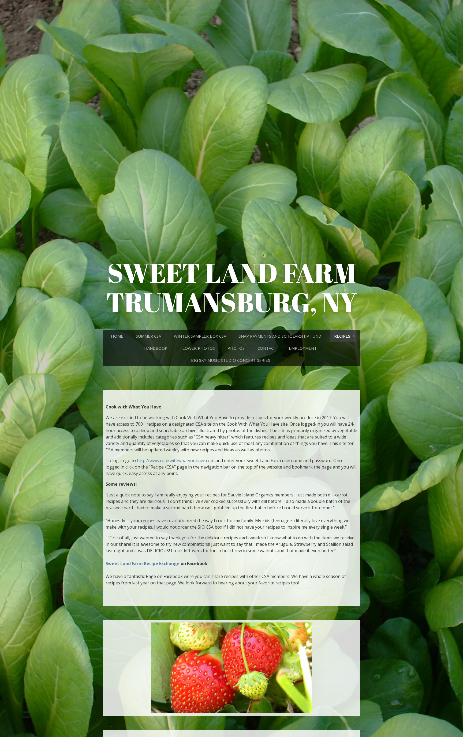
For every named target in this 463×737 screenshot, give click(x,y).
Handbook (155, 348)
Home (117, 336)
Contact (266, 348)
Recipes (342, 336)
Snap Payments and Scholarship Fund (280, 336)
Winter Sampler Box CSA (200, 336)
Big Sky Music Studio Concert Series (230, 360)
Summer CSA (148, 336)
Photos (236, 348)
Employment (303, 348)
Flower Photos (197, 348)
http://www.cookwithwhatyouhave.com (175, 460)
